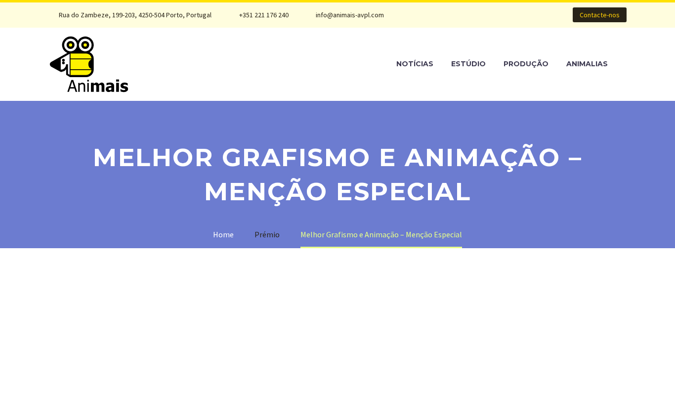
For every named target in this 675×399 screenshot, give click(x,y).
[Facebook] (433, 15)
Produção (526, 63)
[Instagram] (463, 15)
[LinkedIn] (448, 15)
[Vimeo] (478, 15)
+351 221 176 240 (264, 14)
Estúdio (468, 63)
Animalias (587, 63)
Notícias (414, 63)
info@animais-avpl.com (350, 14)
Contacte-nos (600, 14)
